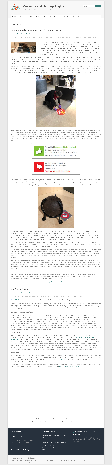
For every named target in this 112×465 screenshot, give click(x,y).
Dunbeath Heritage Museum (49, 445)
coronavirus (25, 37)
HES (43, 296)
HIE (45, 296)
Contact (65, 16)
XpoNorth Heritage (20, 289)
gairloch (34, 37)
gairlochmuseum (40, 37)
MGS (61, 296)
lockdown (63, 37)
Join (59, 16)
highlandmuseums (56, 37)
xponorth (69, 296)
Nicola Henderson (18, 33)
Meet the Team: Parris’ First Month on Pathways (54, 442)
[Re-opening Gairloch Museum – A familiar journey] (23, 42)
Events (31, 16)
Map (25, 16)
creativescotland (34, 296)
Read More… (14, 444)
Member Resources (65, 460)
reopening (85, 37)
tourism (12, 39)
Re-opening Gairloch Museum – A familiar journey (37, 30)
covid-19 (30, 37)
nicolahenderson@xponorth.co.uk (57, 359)
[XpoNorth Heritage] (15, 300)
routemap (89, 37)
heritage (46, 37)
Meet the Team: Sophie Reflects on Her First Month (55, 440)
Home (14, 16)
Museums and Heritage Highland (45, 6)
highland (50, 37)
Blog (37, 16)
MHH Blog (72, 460)
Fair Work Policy (20, 449)
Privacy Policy (84, 460)
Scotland (94, 37)
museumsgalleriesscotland (76, 37)
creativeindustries (27, 296)
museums (68, 37)
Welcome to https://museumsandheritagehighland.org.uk (24, 462)
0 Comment (21, 39)
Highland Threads (76, 16)
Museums (53, 16)
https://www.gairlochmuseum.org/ (52, 282)
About (20, 16)
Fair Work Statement (28, 460)
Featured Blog (37, 460)
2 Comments (79, 296)
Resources (44, 16)
